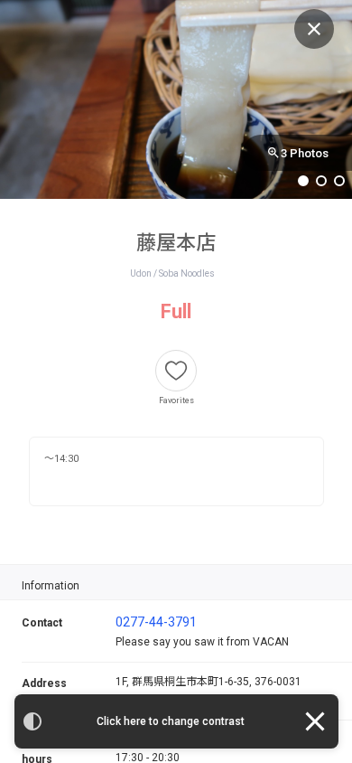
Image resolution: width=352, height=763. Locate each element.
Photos (305, 153)
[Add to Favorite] (176, 370)
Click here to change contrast (171, 721)
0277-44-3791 (156, 622)
